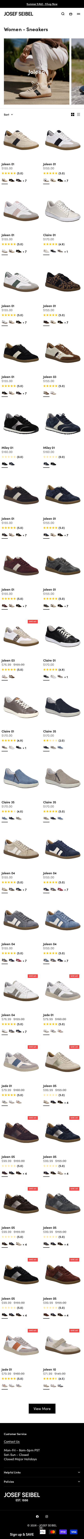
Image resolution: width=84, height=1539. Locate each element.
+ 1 (66, 251)
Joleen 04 (8, 873)
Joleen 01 (8, 164)
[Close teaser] (41, 1528)
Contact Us (12, 1441)
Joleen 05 (49, 1086)
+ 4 (66, 1102)
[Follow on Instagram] (46, 1516)
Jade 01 (48, 1015)
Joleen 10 (49, 1369)
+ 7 (25, 180)
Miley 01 (7, 448)
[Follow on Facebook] (37, 1516)
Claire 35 (49, 731)
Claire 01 (49, 235)
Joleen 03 (49, 377)
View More (42, 1408)
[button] (22, 1534)
